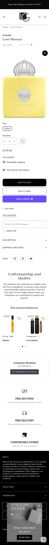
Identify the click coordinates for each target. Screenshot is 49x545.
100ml (7, 128)
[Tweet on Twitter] (31, 258)
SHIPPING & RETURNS (13, 247)
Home (5, 27)
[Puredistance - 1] (36, 324)
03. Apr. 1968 (8, 337)
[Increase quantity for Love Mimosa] (14, 141)
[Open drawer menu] (4, 17)
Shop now (24, 537)
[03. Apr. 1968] (13, 324)
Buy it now (24, 191)
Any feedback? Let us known (24, 372)
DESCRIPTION (9, 240)
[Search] (39, 17)
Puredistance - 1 (32, 337)
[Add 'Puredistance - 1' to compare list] (43, 318)
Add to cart (24, 182)
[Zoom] (45, 53)
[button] (22, 346)
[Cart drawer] (45, 17)
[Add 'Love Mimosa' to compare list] (22, 141)
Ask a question (9, 215)
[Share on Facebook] (23, 258)
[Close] (39, 506)
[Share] (15, 258)
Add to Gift (11, 231)
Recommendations (24, 308)
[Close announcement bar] (45, 4)
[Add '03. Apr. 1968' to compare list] (19, 318)
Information (9, 495)
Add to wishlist (23, 199)
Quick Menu (8, 486)
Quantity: (7, 135)
